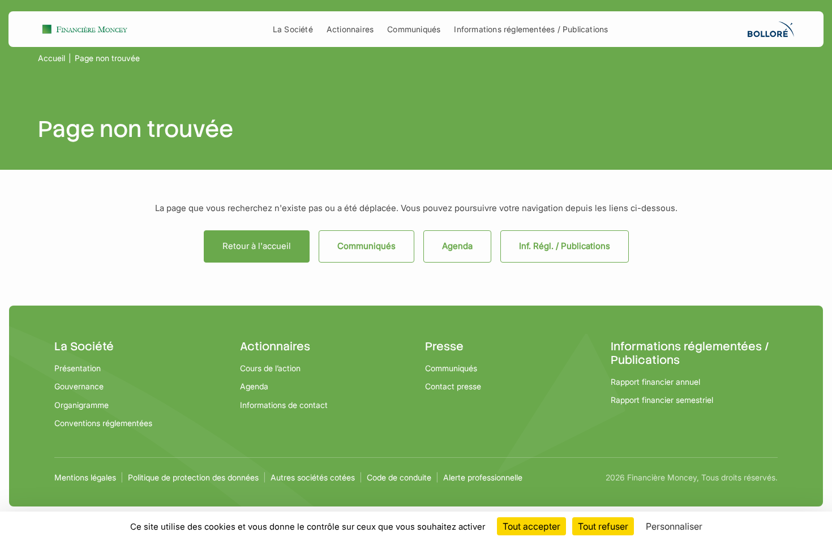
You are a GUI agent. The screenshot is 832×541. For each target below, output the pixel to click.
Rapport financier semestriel (662, 400)
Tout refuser (603, 526)
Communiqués (413, 29)
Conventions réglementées (103, 423)
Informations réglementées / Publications (531, 29)
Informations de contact (284, 405)
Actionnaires (350, 29)
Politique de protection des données (193, 477)
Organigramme (81, 405)
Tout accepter (531, 526)
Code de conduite (399, 477)
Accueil (51, 58)
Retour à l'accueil (256, 246)
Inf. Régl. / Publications (564, 246)
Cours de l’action (270, 368)
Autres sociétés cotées (313, 477)
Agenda (457, 246)
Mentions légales (85, 477)
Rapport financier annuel (655, 382)
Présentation (77, 368)
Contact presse (453, 386)
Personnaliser (674, 526)
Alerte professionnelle (482, 477)
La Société (293, 29)
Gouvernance (79, 386)
